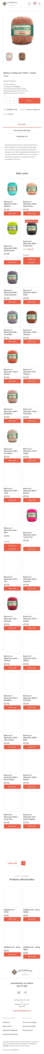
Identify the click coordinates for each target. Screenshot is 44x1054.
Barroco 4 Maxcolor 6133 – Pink (11, 530)
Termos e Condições (30, 1022)
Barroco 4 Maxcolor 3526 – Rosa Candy (11, 777)
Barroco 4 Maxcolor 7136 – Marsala (11, 618)
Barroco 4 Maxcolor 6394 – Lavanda (30, 579)
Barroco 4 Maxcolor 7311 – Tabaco (30, 371)
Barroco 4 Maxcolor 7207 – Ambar (30, 618)
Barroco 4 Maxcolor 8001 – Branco (30, 490)
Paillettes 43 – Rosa (12, 947)
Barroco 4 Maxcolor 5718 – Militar (30, 658)
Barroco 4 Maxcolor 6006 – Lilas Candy (11, 737)
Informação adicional (22, 130)
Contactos (6, 1022)
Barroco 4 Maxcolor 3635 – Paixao (30, 777)
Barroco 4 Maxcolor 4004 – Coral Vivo (11, 816)
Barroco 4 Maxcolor (33, 109)
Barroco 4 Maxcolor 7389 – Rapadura (11, 411)
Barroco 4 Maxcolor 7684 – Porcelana (11, 451)
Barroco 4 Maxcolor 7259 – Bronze (11, 371)
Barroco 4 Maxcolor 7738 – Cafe (11, 490)
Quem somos (7, 1026)
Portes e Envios (28, 1030)
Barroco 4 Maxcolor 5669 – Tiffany (11, 658)
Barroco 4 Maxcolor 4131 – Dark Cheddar (30, 816)
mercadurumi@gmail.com (22, 1011)
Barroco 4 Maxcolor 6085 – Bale (30, 737)
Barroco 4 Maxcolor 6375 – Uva (11, 579)
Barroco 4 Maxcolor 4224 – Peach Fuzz (30, 204)
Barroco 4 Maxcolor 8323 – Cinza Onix (30, 243)
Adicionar (29, 101)
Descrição (22, 124)
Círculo (10, 114)
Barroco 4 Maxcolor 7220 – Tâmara (30, 332)
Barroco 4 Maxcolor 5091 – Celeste (11, 204)
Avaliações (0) (22, 136)
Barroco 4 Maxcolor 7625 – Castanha (30, 411)
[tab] (22, 124)
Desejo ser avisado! (31, 260)
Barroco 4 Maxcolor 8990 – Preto (30, 292)
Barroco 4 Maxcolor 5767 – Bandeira (11, 698)
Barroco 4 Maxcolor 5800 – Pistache (30, 698)
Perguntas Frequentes (10, 1030)
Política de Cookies (29, 1026)
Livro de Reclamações (10, 1034)
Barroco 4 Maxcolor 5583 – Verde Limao (11, 248)
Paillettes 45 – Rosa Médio (31, 911)
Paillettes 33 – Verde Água (31, 948)
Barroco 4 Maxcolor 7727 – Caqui (30, 451)
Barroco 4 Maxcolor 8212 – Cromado (11, 332)
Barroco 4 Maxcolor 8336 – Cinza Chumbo (11, 292)
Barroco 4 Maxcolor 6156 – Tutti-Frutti (30, 535)
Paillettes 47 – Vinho (10, 911)
